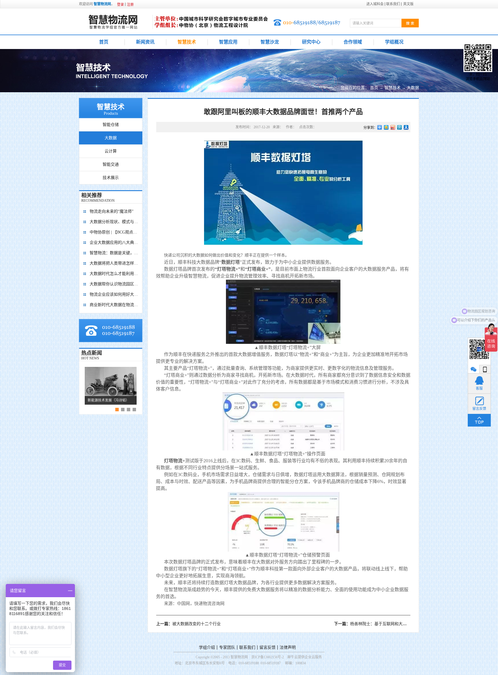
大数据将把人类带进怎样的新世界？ (114, 263)
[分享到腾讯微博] (399, 127)
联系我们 (247, 647)
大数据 (413, 88)
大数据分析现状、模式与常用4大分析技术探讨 (114, 222)
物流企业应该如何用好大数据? (114, 294)
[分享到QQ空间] (386, 127)
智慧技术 (392, 88)
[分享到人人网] (406, 127)
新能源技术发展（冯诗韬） (108, 400)
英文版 (408, 4)
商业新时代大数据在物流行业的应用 (114, 305)
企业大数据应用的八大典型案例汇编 (114, 242)
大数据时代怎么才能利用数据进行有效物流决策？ (114, 273)
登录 (120, 5)
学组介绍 (207, 647)
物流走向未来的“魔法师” (111, 211)
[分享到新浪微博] (393, 127)
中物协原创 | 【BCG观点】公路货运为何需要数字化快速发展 (114, 232)
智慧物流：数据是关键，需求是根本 (114, 253)
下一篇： (400, 624)
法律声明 (288, 647)
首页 (103, 41)
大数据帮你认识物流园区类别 (114, 284)
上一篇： (188, 624)
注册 (130, 5)
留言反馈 (267, 647)
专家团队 (227, 647)
